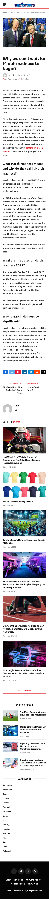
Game (5, 816)
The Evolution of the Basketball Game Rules (12, 390)
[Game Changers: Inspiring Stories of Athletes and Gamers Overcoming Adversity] (24, 609)
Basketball (7, 789)
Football (6, 807)
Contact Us (33, 884)
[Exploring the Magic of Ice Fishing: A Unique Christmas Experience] (10, 747)
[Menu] (4, 5)
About (8, 880)
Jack (12, 75)
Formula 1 (7, 811)
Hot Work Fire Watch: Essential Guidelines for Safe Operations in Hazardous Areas (21, 460)
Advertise (18, 880)
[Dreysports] (24, 4)
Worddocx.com (18, 884)
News (5, 838)
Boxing (6, 794)
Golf (4, 820)
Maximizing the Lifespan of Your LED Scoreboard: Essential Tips (33, 730)
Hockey (6, 824)
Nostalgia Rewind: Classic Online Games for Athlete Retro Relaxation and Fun (23, 673)
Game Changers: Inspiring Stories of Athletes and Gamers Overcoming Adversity (23, 628)
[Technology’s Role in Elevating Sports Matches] (24, 523)
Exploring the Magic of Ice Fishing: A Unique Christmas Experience (32, 746)
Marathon (7, 829)
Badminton (7, 785)
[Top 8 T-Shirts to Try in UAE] (24, 485)
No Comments (11, 79)
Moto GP (6, 833)
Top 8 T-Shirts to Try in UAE (18, 501)
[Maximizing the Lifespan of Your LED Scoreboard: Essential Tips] (10, 730)
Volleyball (7, 851)
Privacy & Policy (33, 880)
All (4, 53)
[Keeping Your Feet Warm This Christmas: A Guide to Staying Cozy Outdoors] (10, 763)
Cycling (6, 803)
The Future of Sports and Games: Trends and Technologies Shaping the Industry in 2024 (24, 584)
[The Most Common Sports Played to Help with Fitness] (10, 715)
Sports (5, 842)
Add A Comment (24, 691)
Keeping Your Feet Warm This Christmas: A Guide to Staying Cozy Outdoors (33, 763)
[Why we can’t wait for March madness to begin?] (24, 32)
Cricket (6, 798)
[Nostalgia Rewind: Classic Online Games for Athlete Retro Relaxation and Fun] (24, 654)
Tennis (5, 846)
